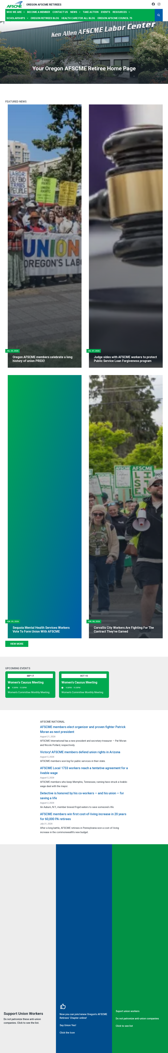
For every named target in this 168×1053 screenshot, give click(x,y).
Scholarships (16, 18)
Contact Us (60, 12)
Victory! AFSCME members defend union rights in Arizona (80, 752)
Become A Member (38, 12)
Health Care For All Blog (78, 18)
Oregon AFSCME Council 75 (114, 18)
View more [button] (16, 643)
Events (105, 12)
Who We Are (14, 12)
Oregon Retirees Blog (45, 18)
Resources (120, 12)
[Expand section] (24, 12)
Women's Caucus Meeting (26, 682)
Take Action (91, 12)
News (73, 12)
